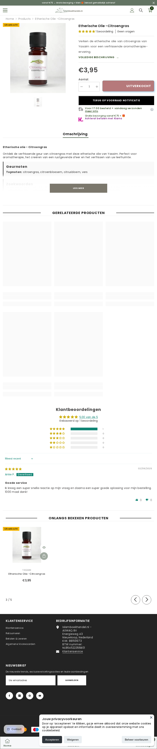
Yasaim (26, 570)
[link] (27, 297)
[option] (38, 58)
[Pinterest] (29, 695)
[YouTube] (39, 695)
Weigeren (73, 739)
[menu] (5, 10)
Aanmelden (71, 680)
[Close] (151, 717)
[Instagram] (19, 695)
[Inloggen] (132, 10)
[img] (13, 469)
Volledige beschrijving (98, 57)
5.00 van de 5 (88, 417)
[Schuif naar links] (135, 599)
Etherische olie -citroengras (26, 574)
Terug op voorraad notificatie (116, 100)
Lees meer (78, 188)
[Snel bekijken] (44, 547)
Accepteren (52, 739)
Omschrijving (75, 134)
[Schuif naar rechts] (146, 599)
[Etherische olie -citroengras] (27, 545)
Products (24, 19)
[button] (87, 31)
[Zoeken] (141, 10)
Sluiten (153, 2)
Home (10, 19)
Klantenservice (72, 651)
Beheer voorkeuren (136, 739)
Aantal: (83, 79)
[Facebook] (9, 695)
